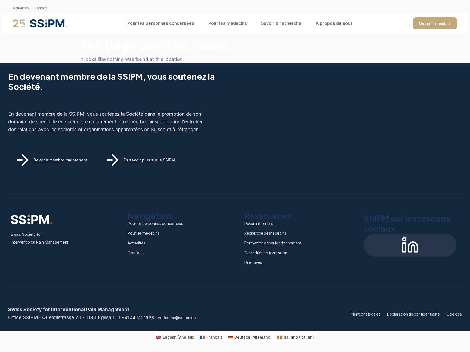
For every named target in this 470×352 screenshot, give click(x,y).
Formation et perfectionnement (273, 242)
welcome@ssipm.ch (177, 317)
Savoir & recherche (281, 23)
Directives (253, 262)
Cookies (454, 313)
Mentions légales (366, 313)
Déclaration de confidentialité (413, 313)
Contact (40, 8)
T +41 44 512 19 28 (136, 317)
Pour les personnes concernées (160, 23)
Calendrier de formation (265, 252)
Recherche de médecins (265, 233)
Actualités (21, 8)
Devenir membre (435, 23)
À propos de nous (334, 23)
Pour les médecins (227, 23)
